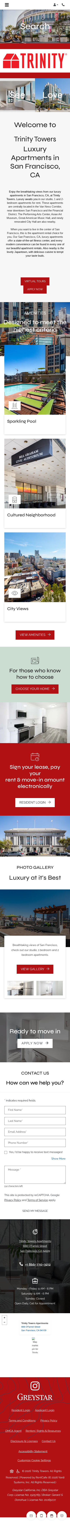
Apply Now (35, 289)
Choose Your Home (33, 689)
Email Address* (17, 1131)
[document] (35, 1345)
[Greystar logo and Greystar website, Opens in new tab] (35, 1397)
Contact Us (48, 1441)
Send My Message (35, 1211)
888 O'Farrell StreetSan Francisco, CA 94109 (33, 1328)
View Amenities (33, 635)
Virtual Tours (35, 281)
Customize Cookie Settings (34, 1460)
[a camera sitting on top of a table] (35, 1385)
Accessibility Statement (33, 1451)
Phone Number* (18, 1142)
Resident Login (37, 802)
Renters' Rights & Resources (44, 1431)
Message (14, 1169)
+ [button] (4, 1317)
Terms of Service (37, 1200)
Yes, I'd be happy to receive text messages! (36, 1152)
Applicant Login (45, 1410)
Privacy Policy (12, 1200)
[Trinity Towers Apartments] (35, 1345)
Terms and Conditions (23, 1420)
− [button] (4, 1322)
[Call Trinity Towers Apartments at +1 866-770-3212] (63, 4)
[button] (56, 4)
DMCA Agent (14, 1431)
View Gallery (33, 969)
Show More (58, 1158)
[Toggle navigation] (7, 4)
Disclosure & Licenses (25, 1441)
